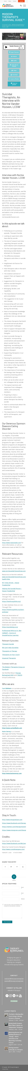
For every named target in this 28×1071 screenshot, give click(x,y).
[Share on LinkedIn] (23, 866)
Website (23, 898)
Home (5, 1)
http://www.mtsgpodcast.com (12, 820)
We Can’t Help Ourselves (10, 648)
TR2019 (19, 675)
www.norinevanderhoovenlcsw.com (14, 571)
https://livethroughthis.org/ (11, 601)
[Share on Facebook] (5, 866)
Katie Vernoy (18, 852)
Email (22, 893)
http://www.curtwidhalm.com (12, 728)
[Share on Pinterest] (17, 866)
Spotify (15, 60)
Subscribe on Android (14, 65)
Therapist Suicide (8, 644)
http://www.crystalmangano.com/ (13, 849)
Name (22, 888)
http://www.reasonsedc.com (11, 543)
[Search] (20, 5)
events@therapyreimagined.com (15, 981)
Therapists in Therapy (9, 651)
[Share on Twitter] (11, 866)
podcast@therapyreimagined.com (16, 979)
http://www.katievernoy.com (12, 773)
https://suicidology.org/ (10, 627)
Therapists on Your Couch (11, 655)
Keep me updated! (14, 84)
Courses (21, 1)
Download (14, 74)
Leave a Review (15, 79)
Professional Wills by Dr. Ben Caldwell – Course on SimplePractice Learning (11, 633)
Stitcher (15, 56)
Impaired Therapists (9, 658)
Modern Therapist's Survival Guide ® (13, 17)
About (10, 1)
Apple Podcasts (15, 52)
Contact (14, 1)
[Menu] (24, 5)
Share (14, 70)
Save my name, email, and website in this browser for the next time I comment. (13, 905)
